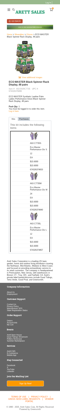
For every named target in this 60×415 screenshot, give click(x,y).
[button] (30, 126)
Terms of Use (18, 397)
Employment (12, 294)
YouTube (10, 369)
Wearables (19, 34)
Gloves (29, 34)
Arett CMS (11, 351)
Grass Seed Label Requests (24, 399)
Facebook (11, 365)
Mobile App (11, 355)
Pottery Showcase (14, 339)
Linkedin (10, 371)
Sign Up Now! (25, 383)
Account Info (12, 323)
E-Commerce (12, 353)
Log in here (14, 111)
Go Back (16, 21)
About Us (11, 292)
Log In (48, 3)
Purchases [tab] (24, 119)
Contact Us (11, 304)
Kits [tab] (13, 119)
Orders (10, 321)
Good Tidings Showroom (17, 337)
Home (9, 34)
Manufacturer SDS (14, 308)
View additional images (32, 77)
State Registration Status (17, 310)
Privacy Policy (13, 306)
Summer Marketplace (16, 341)
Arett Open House (14, 335)
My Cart (10, 325)
